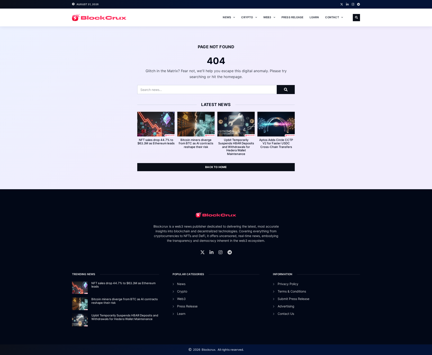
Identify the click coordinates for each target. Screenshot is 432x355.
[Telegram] (358, 4)
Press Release (292, 17)
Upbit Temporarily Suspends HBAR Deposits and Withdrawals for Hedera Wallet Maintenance (236, 147)
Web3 (267, 17)
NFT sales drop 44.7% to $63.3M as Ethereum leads (156, 141)
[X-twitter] (341, 4)
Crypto (247, 17)
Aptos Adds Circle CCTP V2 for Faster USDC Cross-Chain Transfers (276, 143)
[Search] (286, 89)
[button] (356, 17)
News (227, 17)
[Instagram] (352, 4)
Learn (314, 17)
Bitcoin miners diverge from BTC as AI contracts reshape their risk (196, 143)
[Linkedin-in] (347, 4)
